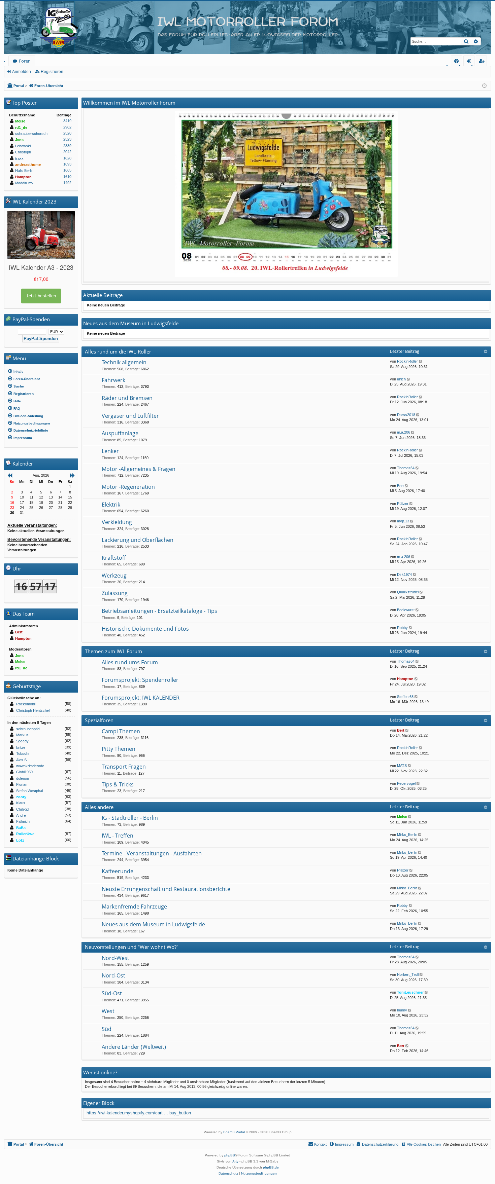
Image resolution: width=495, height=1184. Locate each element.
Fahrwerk (113, 380)
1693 (67, 164)
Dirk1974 (404, 574)
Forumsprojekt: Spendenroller (140, 679)
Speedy (22, 741)
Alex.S (21, 760)
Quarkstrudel (408, 592)
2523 (67, 139)
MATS (402, 766)
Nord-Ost (113, 975)
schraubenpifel (28, 729)
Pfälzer (402, 504)
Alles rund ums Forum (130, 662)
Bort (400, 486)
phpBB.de (271, 1167)
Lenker (110, 451)
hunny (402, 1010)
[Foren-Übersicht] (247, 27)
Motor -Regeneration (128, 486)
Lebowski (23, 146)
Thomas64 (406, 468)
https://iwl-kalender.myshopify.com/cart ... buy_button (139, 1112)
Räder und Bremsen (127, 398)
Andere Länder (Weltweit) (134, 1046)
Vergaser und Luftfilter (130, 415)
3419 (67, 121)
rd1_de (21, 127)
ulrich (401, 379)
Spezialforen (99, 720)
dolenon (22, 778)
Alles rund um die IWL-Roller (118, 351)
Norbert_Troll (408, 974)
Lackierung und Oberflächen (137, 540)
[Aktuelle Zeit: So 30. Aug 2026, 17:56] (484, 86)
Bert (400, 730)
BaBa (21, 828)
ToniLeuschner (410, 992)
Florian (21, 784)
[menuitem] (456, 61)
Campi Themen (121, 731)
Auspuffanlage (120, 433)
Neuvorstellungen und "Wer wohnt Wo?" (131, 947)
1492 (67, 183)
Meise (402, 817)
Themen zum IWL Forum (113, 651)
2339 (67, 146)
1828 (67, 158)
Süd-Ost (112, 993)
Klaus (20, 803)
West (108, 1011)
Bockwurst (406, 610)
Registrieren (52, 71)
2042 (67, 152)
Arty (235, 1161)
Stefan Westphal (29, 791)
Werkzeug (114, 575)
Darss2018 (406, 415)
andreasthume (28, 164)
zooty (21, 797)
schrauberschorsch (31, 134)
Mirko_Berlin (407, 834)
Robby (402, 628)
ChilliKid (22, 809)
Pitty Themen (118, 748)
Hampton (405, 679)
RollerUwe (25, 834)
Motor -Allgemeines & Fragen (138, 469)
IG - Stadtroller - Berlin (130, 817)
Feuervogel (406, 783)
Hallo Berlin (24, 171)
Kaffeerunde (117, 871)
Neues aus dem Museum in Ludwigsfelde (153, 924)
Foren (25, 61)
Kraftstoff (114, 557)
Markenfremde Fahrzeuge (134, 906)
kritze (20, 747)
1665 (67, 170)
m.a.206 (403, 432)
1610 (67, 177)
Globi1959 (24, 772)
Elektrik (111, 504)
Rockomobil (25, 704)
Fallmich (23, 821)
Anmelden (21, 71)
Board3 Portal (234, 1132)
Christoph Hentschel (33, 710)
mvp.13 (403, 521)
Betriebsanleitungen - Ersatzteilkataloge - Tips (159, 611)
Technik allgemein (124, 362)
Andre (21, 815)
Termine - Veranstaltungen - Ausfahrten (152, 853)
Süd (106, 1029)
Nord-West (115, 958)
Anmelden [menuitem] (470, 62)
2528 (67, 133)
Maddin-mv (24, 183)
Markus (22, 735)
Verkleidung (117, 522)
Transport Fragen (124, 766)
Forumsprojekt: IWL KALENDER (140, 697)
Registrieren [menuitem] (483, 62)
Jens (19, 140)
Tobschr (23, 753)
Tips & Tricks (118, 784)
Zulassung (115, 593)
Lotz (20, 840)
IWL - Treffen (117, 835)
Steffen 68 (405, 697)
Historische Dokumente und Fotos (145, 628)
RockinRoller (407, 361)
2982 (67, 127)
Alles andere (99, 807)
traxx (19, 158)
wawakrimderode (30, 766)
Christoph (23, 152)
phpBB (229, 1155)
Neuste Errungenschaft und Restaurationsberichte (166, 889)
